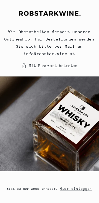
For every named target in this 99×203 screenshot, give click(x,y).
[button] (49, 65)
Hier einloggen (76, 189)
